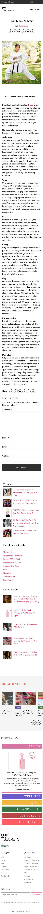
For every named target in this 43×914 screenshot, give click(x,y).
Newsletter (7, 573)
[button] (11, 31)
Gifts (5, 569)
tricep (30, 105)
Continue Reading (22, 789)
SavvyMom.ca (8, 580)
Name (5, 438)
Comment (7, 410)
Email (5, 447)
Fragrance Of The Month (12, 555)
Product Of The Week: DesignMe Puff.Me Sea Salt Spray (24, 613)
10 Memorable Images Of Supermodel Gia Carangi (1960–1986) (25, 493)
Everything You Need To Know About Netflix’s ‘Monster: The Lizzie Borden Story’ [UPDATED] (26, 599)
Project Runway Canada (12, 562)
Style (18, 707)
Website (5, 456)
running (23, 108)
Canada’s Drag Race (11, 566)
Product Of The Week (11, 559)
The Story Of (8, 552)
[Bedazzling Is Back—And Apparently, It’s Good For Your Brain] (25, 698)
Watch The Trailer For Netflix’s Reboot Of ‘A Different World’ (25, 653)
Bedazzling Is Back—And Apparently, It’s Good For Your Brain (25, 641)
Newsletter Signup (8, 2)
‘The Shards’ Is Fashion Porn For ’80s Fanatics (26, 625)
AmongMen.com (9, 576)
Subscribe (36, 894)
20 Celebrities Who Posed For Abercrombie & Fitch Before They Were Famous (26, 523)
